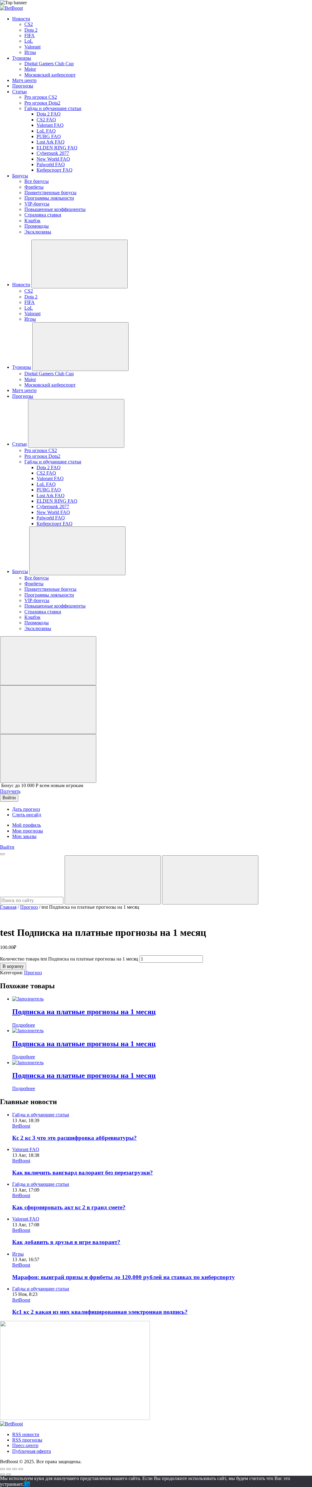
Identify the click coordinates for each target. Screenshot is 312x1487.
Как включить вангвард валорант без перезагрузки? (82, 1172)
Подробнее (23, 1025)
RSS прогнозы (27, 1439)
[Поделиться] (8, 1469)
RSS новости (25, 1434)
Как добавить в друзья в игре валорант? (66, 1242)
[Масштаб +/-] (20, 1469)
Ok (27, 1484)
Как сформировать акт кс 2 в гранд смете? (69, 1207)
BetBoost (21, 1126)
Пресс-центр (25, 1445)
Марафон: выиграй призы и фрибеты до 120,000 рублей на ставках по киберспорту (123, 1277)
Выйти (7, 847)
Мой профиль (26, 825)
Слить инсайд (26, 814)
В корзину (13, 966)
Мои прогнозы (27, 830)
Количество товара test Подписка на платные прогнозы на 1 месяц (69, 958)
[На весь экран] (14, 1469)
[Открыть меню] (2, 854)
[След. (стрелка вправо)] (8, 1474)
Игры (18, 1254)
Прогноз (29, 907)
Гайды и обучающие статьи (40, 1114)
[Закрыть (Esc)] (2, 1469)
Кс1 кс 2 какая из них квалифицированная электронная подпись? (100, 1312)
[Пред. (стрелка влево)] (2, 1474)
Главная (8, 907)
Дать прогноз (26, 809)
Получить (10, 791)
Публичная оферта (31, 1451)
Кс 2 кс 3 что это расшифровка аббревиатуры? (74, 1138)
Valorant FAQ (25, 1149)
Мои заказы (24, 836)
